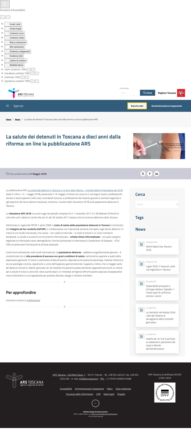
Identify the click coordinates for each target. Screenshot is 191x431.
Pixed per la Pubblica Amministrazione (104, 414)
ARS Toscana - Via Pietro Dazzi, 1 (69, 375)
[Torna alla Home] (21, 93)
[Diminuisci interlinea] (22, 77)
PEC (102, 378)
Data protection (123, 388)
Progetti (121, 394)
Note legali (109, 394)
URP (98, 394)
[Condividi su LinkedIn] (156, 173)
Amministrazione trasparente (166, 106)
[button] (7, 106)
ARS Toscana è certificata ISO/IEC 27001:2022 (165, 376)
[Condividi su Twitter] (143, 173)
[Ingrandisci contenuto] (33, 69)
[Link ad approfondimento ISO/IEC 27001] (164, 392)
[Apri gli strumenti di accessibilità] (5, 4)
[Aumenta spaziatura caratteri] (37, 81)
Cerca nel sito (124, 88)
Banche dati (137, 106)
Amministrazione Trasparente (89, 388)
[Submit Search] (177, 204)
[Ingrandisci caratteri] (37, 73)
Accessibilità (66, 388)
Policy (110, 388)
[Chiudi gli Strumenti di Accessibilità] (8, 17)
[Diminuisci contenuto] (29, 69)
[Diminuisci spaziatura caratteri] (32, 81)
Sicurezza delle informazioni (79, 394)
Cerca (149, 93)
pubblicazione (33, 300)
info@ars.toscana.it (88, 378)
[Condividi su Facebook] (150, 173)
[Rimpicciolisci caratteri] (32, 73)
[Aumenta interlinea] (27, 77)
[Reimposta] (2, 17)
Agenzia (18, 105)
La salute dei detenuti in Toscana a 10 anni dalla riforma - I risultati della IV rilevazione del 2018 (75, 190)
